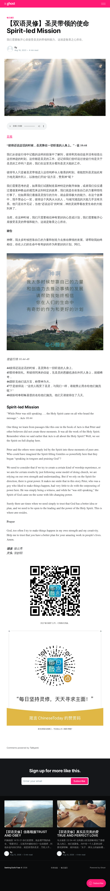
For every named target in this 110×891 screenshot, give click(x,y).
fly (15, 47)
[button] (103, 4)
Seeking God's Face (12, 867)
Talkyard (34, 748)
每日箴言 (10, 18)
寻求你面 (54, 868)
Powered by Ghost (98, 867)
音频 (9, 136)
